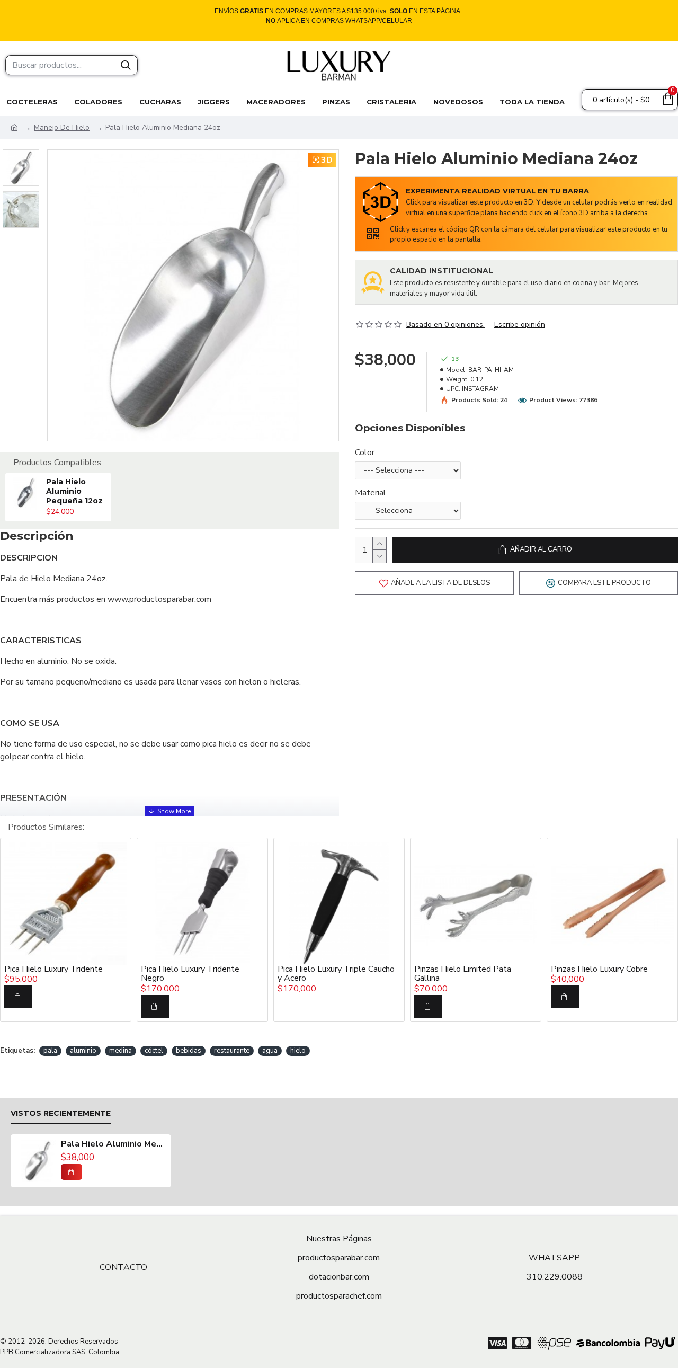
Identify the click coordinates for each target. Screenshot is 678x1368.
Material (370, 493)
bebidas (188, 1050)
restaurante (231, 1050)
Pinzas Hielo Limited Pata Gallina (462, 974)
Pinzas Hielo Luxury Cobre (599, 969)
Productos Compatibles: (58, 462)
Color (364, 452)
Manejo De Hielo (62, 127)
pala (50, 1050)
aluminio (83, 1050)
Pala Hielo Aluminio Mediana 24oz (113, 1144)
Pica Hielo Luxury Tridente (53, 969)
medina (120, 1050)
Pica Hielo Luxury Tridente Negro (190, 974)
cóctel (154, 1050)
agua (270, 1050)
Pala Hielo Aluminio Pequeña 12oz (74, 491)
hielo (298, 1050)
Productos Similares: (46, 827)
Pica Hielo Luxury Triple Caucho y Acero (336, 974)
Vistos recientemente (61, 1113)
